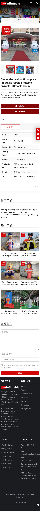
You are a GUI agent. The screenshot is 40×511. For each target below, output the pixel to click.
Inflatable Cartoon (7, 445)
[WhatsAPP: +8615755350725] (38, 134)
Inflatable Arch (6, 464)
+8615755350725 (27, 460)
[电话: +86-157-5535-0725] (38, 130)
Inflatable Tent (6, 467)
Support (24, 401)
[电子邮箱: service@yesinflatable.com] (38, 138)
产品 (20, 20)
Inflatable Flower (6, 456)
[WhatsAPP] (25, 503)
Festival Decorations (8, 452)
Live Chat (21, 112)
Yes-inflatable (25, 494)
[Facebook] (17, 503)
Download (24, 397)
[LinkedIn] (22, 503)
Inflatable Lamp (6, 460)
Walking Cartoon (6, 449)
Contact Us (25, 405)
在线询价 (22, 106)
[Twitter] (19, 503)
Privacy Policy (26, 409)
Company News (26, 394)
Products (24, 390)
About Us (24, 386)
